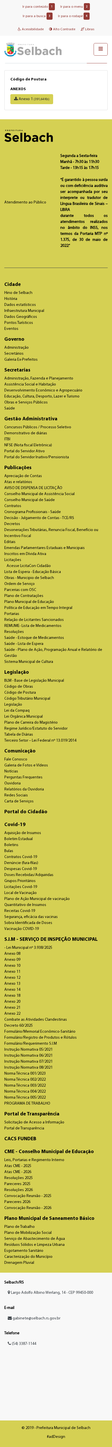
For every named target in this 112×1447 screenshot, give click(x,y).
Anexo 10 (12, 966)
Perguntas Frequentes (23, 777)
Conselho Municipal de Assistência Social (39, 494)
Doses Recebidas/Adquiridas (28, 875)
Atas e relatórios (18, 482)
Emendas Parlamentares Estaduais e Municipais (44, 548)
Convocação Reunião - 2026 (27, 1208)
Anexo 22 (12, 1014)
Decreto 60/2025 (18, 1026)
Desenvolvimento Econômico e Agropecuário (43, 390)
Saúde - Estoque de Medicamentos (34, 638)
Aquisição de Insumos (22, 833)
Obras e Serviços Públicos (26, 402)
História (10, 299)
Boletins (11, 845)
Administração (16, 348)
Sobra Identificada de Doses (28, 923)
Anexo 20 (12, 1002)
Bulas (8, 851)
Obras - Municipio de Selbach (29, 578)
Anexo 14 (12, 990)
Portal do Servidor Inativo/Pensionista (36, 457)
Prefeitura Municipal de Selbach (33, 49)
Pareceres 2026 (17, 1202)
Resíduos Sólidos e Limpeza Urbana (34, 1245)
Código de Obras (18, 687)
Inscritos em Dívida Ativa (25, 554)
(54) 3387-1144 (23, 1344)
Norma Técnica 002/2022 (25, 1079)
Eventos (11, 329)
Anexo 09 (12, 960)
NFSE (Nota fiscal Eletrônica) (28, 445)
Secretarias (17, 370)
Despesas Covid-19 (20, 869)
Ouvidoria (12, 783)
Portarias (11, 614)
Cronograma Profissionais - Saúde (32, 512)
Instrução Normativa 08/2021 (28, 1067)
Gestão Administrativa (30, 419)
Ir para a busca (36, 16)
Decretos (12, 524)
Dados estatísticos (20, 305)
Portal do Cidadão (25, 812)
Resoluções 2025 (18, 1178)
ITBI (7, 439)
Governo (14, 339)
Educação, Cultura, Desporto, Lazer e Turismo (42, 396)
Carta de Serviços (19, 801)
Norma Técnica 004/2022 (25, 1091)
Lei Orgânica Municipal (23, 717)
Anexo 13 (12, 984)
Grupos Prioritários (20, 881)
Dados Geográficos (20, 317)
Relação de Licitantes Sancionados (34, 620)
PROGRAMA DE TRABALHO (27, 1103)
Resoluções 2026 (18, 1190)
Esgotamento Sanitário (23, 1251)
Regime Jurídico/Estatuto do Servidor (35, 728)
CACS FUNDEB (20, 1139)
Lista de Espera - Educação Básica (32, 572)
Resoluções (14, 632)
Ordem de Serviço (19, 584)
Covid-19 (15, 824)
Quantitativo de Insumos (25, 905)
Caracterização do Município (28, 1257)
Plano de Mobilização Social (28, 1233)
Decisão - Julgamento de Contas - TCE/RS (39, 518)
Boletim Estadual (18, 839)
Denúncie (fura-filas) (21, 863)
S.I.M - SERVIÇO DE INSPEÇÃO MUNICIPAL (51, 939)
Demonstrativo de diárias (25, 433)
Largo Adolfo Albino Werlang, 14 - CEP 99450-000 (51, 1293)
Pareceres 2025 (17, 1184)
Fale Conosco (15, 759)
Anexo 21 (12, 1008)
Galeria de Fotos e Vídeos (26, 765)
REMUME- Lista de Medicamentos (32, 626)
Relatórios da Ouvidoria (24, 789)
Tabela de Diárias (18, 734)
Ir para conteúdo (37, 7)
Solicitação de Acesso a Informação (34, 1122)
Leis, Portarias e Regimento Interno (34, 1160)
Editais (10, 542)
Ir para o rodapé (72, 16)
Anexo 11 (12, 972)
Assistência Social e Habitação (30, 384)
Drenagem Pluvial (19, 1263)
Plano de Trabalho (19, 1227)
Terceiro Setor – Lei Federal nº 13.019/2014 (40, 740)
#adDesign (56, 1437)
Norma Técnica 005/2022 (25, 1097)
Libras (89, 29)
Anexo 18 (12, 996)
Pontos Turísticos (18, 323)
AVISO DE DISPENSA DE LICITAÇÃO (33, 488)
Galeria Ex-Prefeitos (21, 360)
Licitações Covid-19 (20, 887)
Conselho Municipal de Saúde (29, 500)
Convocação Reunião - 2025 (27, 1196)
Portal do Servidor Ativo (24, 451)
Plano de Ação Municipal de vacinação (37, 899)
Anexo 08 (12, 954)
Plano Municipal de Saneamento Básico (49, 1218)
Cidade (12, 284)
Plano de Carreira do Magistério (31, 723)
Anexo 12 (12, 978)
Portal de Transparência (31, 1114)
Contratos (12, 506)
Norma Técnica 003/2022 (25, 1085)
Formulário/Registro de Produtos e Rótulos (40, 1038)
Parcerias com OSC (20, 590)
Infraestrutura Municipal (24, 311)
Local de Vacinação (20, 893)
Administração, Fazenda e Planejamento (38, 378)
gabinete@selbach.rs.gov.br (36, 1318)
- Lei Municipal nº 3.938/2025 (28, 948)
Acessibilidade (32, 29)
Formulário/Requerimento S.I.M (30, 1044)
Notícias (11, 771)
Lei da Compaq (17, 711)
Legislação (16, 672)
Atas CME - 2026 (17, 1172)
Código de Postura (20, 693)
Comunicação (20, 751)
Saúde (9, 408)
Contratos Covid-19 (20, 857)
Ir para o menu (74, 7)
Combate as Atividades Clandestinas (35, 1020)
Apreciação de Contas (23, 476)
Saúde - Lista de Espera (23, 644)
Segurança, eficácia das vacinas (31, 917)
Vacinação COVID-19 (21, 929)
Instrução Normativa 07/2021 (28, 1061)
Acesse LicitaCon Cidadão (29, 566)
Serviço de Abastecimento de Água (34, 1239)
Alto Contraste (63, 29)
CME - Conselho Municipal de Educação (49, 1151)
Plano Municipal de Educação (29, 602)
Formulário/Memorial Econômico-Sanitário (40, 1032)
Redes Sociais (16, 795)
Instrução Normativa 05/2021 (28, 1050)
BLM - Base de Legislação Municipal (34, 681)
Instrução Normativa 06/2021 (28, 1056)
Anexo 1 (33, 99)
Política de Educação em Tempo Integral (38, 608)
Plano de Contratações (23, 596)
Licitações (12, 560)
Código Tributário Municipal (27, 699)
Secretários (14, 354)
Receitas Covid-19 (19, 911)
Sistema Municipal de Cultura (28, 662)
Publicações (18, 467)
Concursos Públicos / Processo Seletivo (37, 427)
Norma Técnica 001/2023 (25, 1073)
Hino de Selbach (18, 293)
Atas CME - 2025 (17, 1166)
